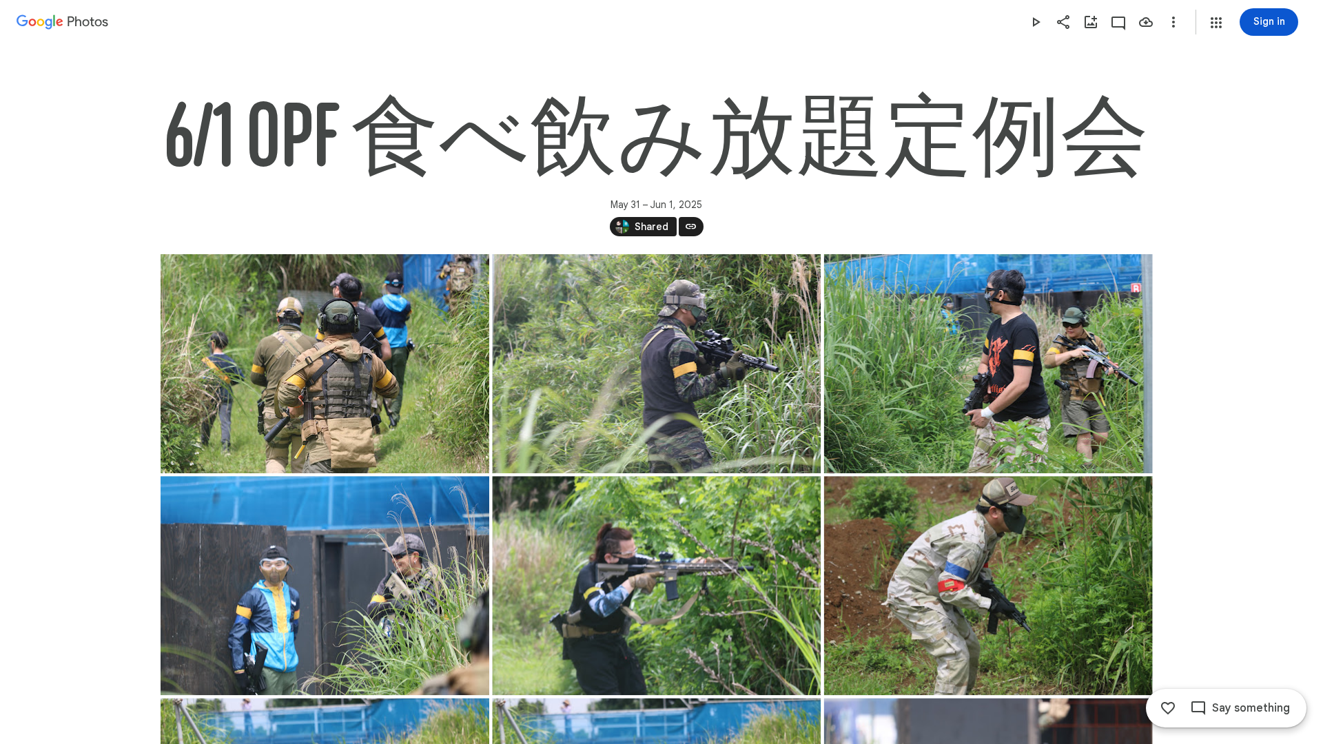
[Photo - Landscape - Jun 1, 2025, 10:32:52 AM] (656, 585)
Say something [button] (1251, 708)
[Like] (1168, 708)
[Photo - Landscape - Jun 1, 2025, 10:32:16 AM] (987, 363)
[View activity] (1118, 22)
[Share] (1063, 22)
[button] (1216, 23)
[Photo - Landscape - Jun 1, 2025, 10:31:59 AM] (656, 363)
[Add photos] (1091, 22)
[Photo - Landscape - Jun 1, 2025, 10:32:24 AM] (325, 585)
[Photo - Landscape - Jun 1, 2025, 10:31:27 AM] (325, 363)
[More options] (1173, 22)
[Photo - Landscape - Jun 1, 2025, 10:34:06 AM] (987, 585)
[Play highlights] (1035, 22)
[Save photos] (1146, 22)
